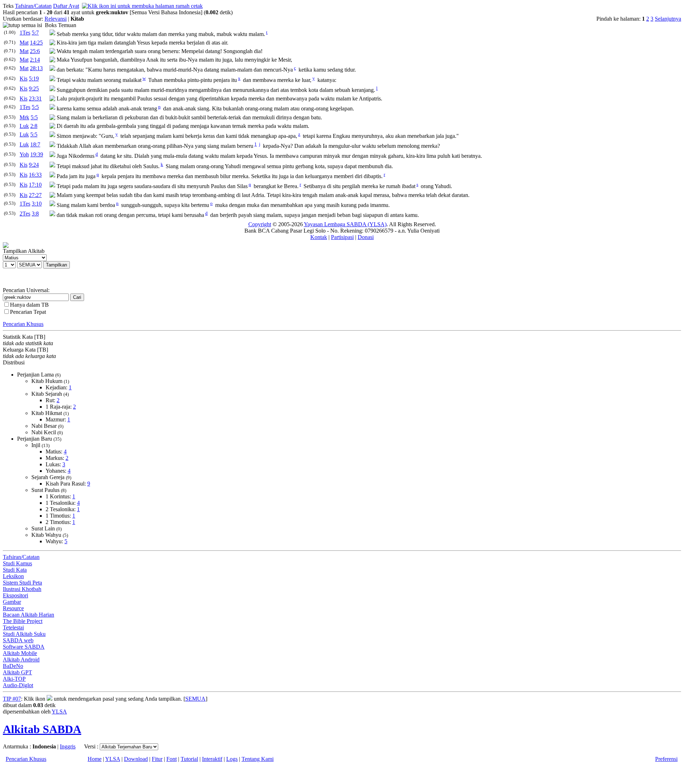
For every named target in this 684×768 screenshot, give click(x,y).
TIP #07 (12, 699)
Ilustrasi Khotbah (22, 589)
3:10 (37, 204)
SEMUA (195, 699)
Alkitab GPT (17, 672)
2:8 (33, 126)
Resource (13, 608)
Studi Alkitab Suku (24, 634)
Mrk (24, 117)
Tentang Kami (258, 759)
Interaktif (212, 759)
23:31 (35, 98)
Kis (23, 79)
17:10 (35, 185)
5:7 (35, 33)
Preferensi (666, 759)
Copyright (259, 224)
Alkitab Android (21, 660)
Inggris (68, 746)
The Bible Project (22, 621)
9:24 (34, 165)
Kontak (318, 237)
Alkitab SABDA (42, 729)
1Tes (25, 33)
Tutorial (189, 759)
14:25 (36, 43)
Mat (24, 43)
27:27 (35, 195)
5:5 (35, 107)
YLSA (59, 712)
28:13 (36, 68)
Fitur (157, 759)
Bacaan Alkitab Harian (28, 615)
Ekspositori (15, 595)
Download (136, 759)
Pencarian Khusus (23, 324)
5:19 (34, 79)
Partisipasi (342, 237)
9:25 (34, 88)
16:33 (35, 175)
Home (95, 759)
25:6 (35, 51)
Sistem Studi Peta (22, 583)
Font (171, 759)
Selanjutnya (668, 19)
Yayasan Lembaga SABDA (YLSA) (345, 224)
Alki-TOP (14, 679)
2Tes (25, 214)
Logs (232, 759)
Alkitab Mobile (20, 653)
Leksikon (13, 576)
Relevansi (56, 19)
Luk (24, 126)
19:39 (36, 154)
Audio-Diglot (18, 685)
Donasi (366, 237)
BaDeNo (13, 666)
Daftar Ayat (66, 6)
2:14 (35, 60)
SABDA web (18, 640)
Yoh (24, 154)
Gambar (12, 602)
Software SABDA (24, 647)
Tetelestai (13, 627)
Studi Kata (15, 570)
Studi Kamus (17, 563)
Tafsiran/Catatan (33, 6)
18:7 (35, 144)
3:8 (35, 214)
